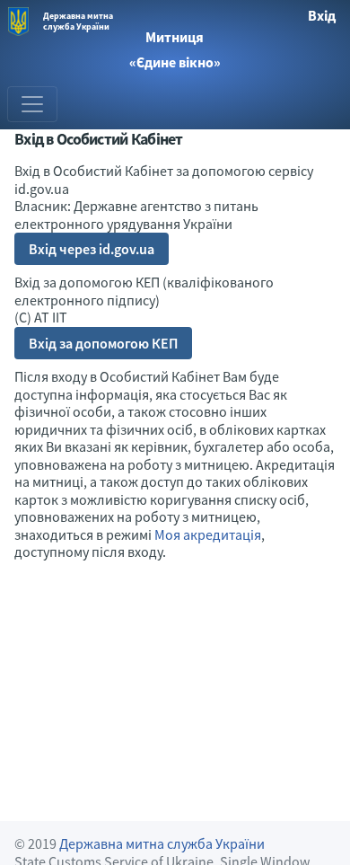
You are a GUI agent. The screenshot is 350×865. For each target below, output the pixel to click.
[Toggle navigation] (32, 104)
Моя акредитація (207, 534)
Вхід (322, 15)
